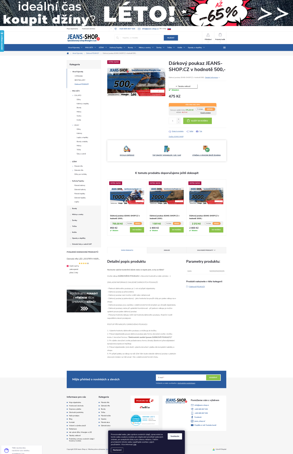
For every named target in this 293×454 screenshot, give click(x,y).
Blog (70, 419)
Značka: (176, 137)
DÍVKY (76, 125)
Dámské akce (105, 426)
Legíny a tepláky (82, 137)
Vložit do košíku (199, 121)
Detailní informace (211, 77)
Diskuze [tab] (167, 250)
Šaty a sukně (81, 154)
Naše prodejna (74, 416)
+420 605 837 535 (201, 409)
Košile (79, 120)
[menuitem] (75, 47)
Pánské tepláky (79, 194)
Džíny (79, 99)
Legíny (76, 202)
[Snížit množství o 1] (178, 122)
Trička (79, 150)
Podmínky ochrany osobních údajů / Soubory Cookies (82, 440)
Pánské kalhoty (79, 185)
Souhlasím (175, 436)
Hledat (170, 38)
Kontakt (72, 422)
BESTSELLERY (80, 80)
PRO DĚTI (76, 91)
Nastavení (117, 450)
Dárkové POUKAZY (82, 84)
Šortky (74, 220)
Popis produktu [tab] (127, 250)
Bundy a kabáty (82, 141)
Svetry (79, 116)
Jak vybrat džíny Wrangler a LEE (80, 432)
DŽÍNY (74, 162)
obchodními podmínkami (186, 383)
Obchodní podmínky (76, 412)
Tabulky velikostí (75, 435)
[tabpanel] (127, 208)
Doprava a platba (75, 409)
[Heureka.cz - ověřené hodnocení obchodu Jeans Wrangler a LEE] (145, 420)
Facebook (198, 417)
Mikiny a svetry (77, 214)
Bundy (79, 108)
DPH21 (210, 109)
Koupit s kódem (206, 113)
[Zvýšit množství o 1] (178, 119)
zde (134, 444)
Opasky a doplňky (78, 238)
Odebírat (213, 377)
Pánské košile (106, 416)
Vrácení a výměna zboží (77, 426)
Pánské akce (105, 422)
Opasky (103, 419)
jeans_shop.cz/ (199, 421)
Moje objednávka (72, 29)
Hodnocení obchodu (88, 29)
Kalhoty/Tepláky (78, 181)
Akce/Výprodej (77, 72)
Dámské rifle (78, 170)
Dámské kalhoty (80, 189)
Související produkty (205, 250)
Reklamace (73, 429)
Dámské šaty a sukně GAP (82, 244)
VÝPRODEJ (79, 76)
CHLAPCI (77, 95)
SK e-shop (162, 29)
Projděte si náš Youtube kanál (205, 425)
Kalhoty (79, 133)
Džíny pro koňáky (80, 174)
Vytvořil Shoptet (221, 449)
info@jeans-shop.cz (201, 405)
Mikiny (79, 112)
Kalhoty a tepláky (83, 104)
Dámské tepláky (80, 198)
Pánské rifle (78, 166)
